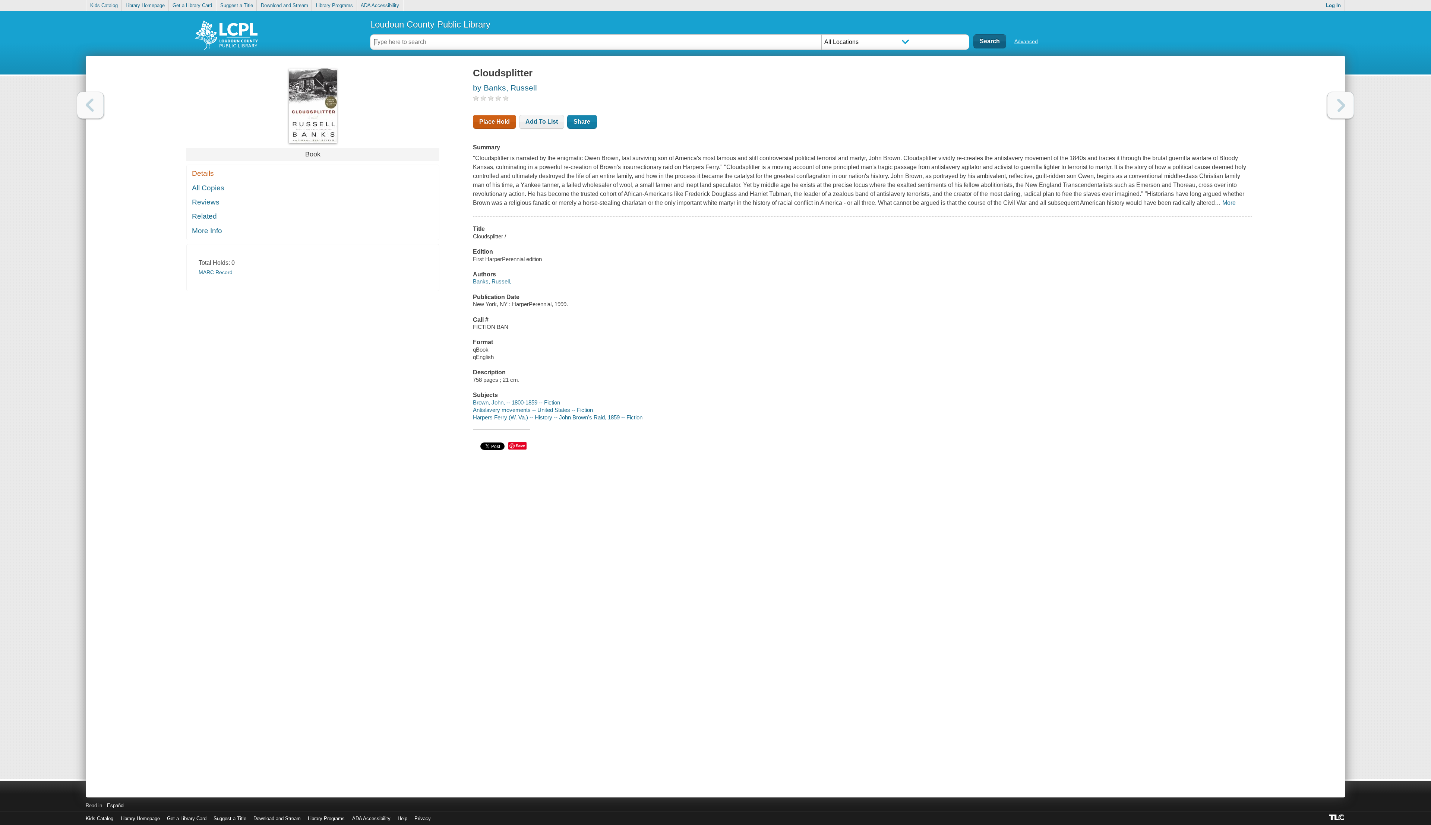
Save (520, 445)
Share (582, 121)
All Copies (208, 188)
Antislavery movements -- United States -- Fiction (533, 410)
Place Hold (494, 121)
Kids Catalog (104, 5)
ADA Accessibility (380, 5)
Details (203, 173)
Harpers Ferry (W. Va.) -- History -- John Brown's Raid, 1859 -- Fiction (557, 417)
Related (204, 216)
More (1229, 203)
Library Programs (334, 5)
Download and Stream (284, 5)
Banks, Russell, (492, 281)
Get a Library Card (192, 5)
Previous (90, 105)
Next (1340, 105)
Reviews (205, 202)
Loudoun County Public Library (430, 24)
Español (115, 805)
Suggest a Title (236, 5)
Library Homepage (145, 5)
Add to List (541, 121)
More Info (207, 231)
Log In (1333, 5)
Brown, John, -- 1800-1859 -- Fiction (516, 402)
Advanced (1026, 41)
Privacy (422, 818)
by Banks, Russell (505, 87)
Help (402, 818)
